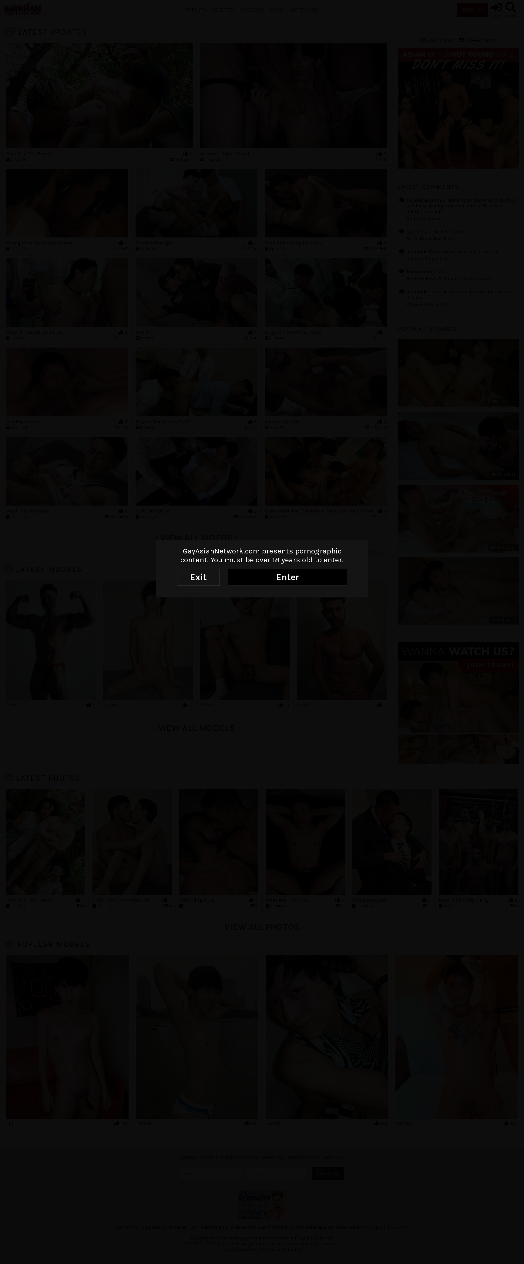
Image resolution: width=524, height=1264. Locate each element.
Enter (287, 577)
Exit (198, 577)
